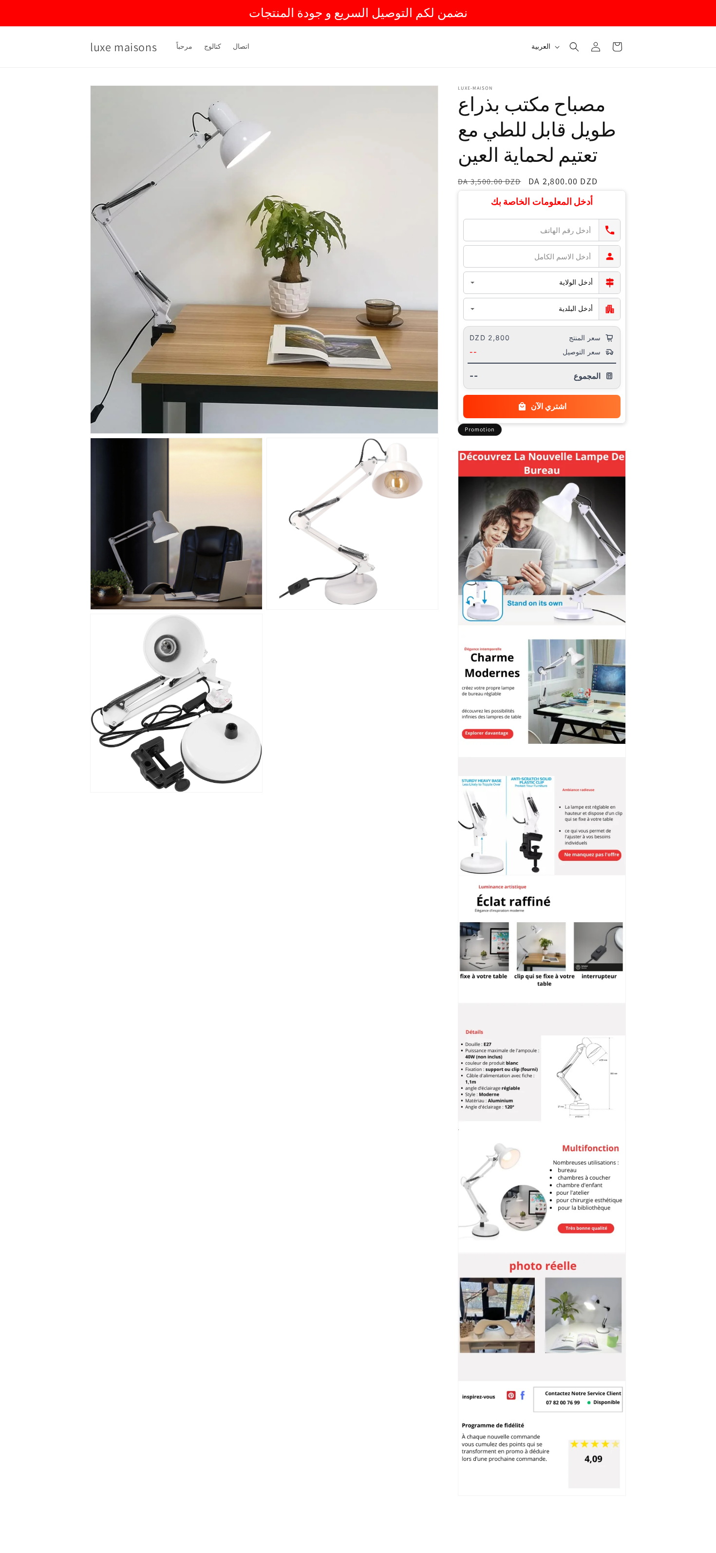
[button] (574, 47)
